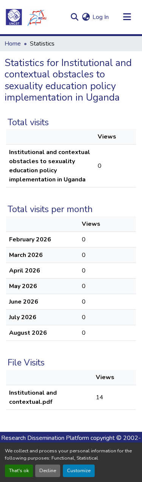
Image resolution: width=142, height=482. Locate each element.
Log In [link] (100, 17)
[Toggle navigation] (126, 17)
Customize (79, 470)
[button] (26, 17)
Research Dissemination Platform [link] (45, 438)
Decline (47, 470)
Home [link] (13, 43)
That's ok (19, 470)
